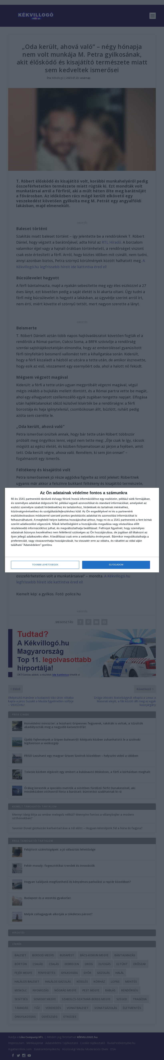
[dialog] (82, 530)
